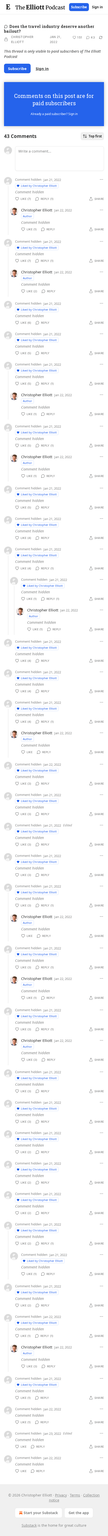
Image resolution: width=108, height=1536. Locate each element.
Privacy (61, 1495)
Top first (95, 136)
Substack (29, 1525)
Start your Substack (41, 1512)
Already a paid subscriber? (54, 114)
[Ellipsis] (101, 179)
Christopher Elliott (22, 39)
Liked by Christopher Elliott (39, 186)
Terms (75, 1495)
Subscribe (79, 7)
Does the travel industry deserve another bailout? (49, 29)
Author (27, 216)
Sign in (97, 7)
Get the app (79, 1512)
